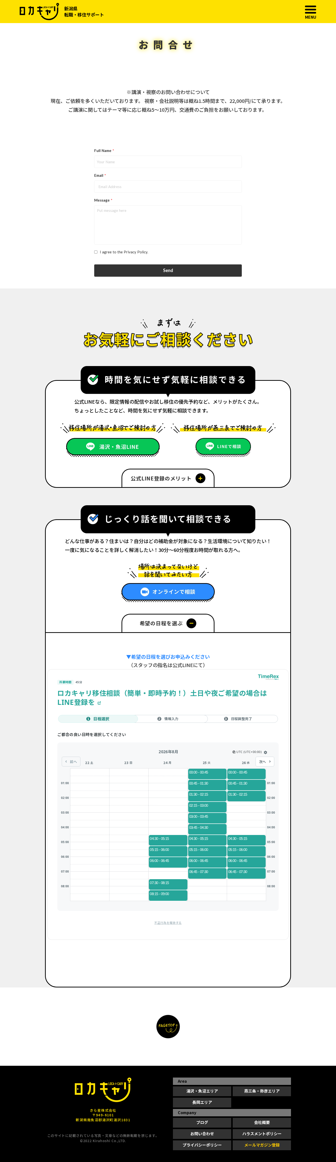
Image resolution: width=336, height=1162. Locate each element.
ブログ (202, 1122)
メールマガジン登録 (262, 1145)
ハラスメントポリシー (262, 1133)
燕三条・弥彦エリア (262, 1091)
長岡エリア (202, 1102)
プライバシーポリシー (202, 1145)
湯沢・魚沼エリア (202, 1091)
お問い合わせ (202, 1133)
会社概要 (262, 1122)
